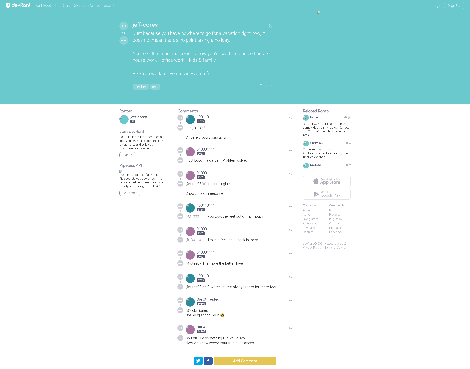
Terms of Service (336, 247)
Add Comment (245, 361)
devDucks (309, 228)
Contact (308, 232)
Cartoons (335, 223)
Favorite (266, 86)
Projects (334, 214)
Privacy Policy (312, 247)
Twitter (333, 236)
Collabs (94, 5)
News (306, 214)
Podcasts (335, 228)
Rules (332, 210)
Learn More (130, 193)
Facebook (336, 232)
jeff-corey (145, 25)
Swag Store (310, 219)
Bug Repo (335, 219)
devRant (308, 243)
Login (436, 5)
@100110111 (196, 240)
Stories (79, 5)
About (307, 210)
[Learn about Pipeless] (120, 171)
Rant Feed (43, 5)
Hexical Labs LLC (335, 243)
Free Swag (310, 223)
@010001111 (196, 216)
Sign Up (454, 5)
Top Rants (63, 5)
